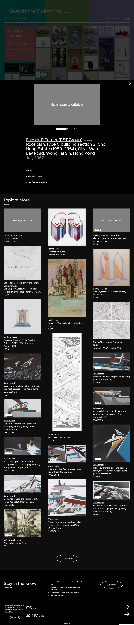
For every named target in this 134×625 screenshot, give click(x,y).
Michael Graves (11, 337)
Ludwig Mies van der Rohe (106, 235)
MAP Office (53, 434)
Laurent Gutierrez (113, 342)
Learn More (9, 612)
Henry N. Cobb (100, 288)
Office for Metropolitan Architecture (21, 282)
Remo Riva (53, 248)
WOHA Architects (12, 540)
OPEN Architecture (13, 235)
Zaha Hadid (9, 383)
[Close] (130, 83)
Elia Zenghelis (10, 286)
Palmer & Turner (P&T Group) (54, 139)
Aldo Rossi (53, 320)
